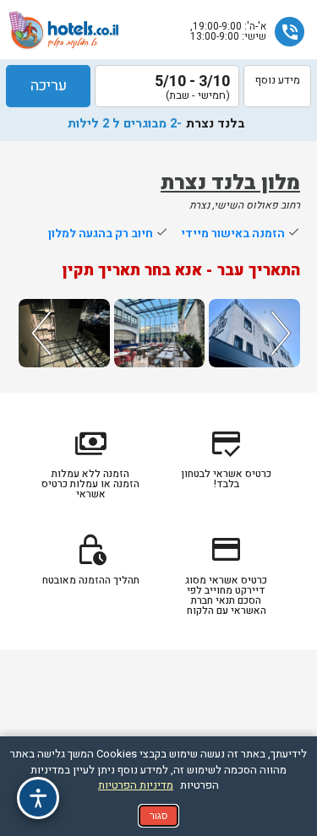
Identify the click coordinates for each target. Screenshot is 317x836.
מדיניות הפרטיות (135, 785)
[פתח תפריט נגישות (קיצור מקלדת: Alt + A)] (38, 798)
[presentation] (38, 333)
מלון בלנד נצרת (230, 183)
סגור (158, 816)
